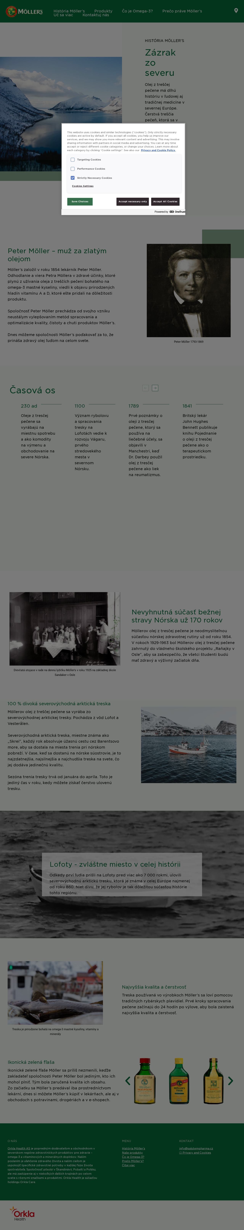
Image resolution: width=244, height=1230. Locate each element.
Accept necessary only (133, 201)
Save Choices (80, 201)
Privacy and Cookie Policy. (158, 150)
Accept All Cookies (165, 201)
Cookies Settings (82, 186)
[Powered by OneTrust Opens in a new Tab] (168, 212)
